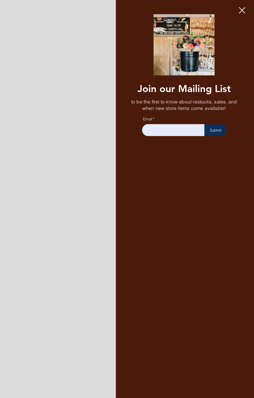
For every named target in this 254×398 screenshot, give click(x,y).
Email (147, 119)
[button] (242, 10)
